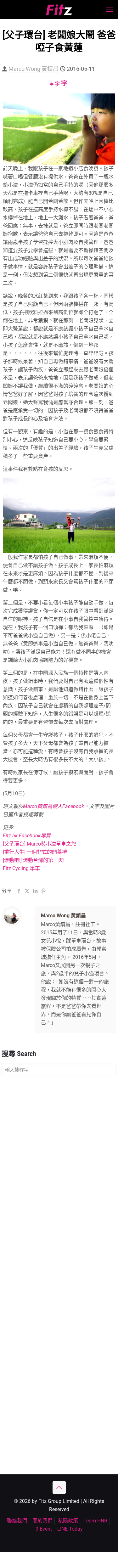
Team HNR (95, 1521)
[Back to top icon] (59, 1487)
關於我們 (42, 1521)
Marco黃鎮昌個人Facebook (53, 806)
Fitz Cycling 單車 (21, 868)
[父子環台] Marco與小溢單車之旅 (39, 844)
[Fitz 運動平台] (59, 9)
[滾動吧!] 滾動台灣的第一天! (34, 860)
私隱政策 (68, 1521)
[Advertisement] (59, 1145)
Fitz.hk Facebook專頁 (27, 836)
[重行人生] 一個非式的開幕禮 (35, 852)
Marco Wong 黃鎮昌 (33, 68)
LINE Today (70, 1529)
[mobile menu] (109, 9)
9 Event (44, 1529)
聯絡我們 (17, 1521)
